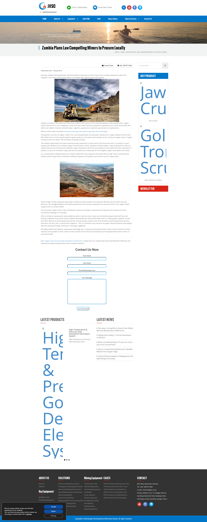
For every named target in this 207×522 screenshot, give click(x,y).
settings (29, 514)
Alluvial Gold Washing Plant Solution (69, 489)
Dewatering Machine (90, 509)
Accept (53, 507)
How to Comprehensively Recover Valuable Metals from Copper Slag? (115, 350)
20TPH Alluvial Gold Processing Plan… (115, 498)
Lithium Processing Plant (66, 498)
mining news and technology (96, 131)
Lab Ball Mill (88, 492)
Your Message (87, 278)
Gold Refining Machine (91, 487)
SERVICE (41, 487)
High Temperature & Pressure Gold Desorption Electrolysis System (78, 332)
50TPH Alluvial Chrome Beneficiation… (116, 495)
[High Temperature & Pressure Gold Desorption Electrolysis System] (52, 393)
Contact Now (108, 65)
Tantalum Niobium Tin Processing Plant (70, 501)
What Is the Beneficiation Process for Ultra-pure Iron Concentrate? (115, 343)
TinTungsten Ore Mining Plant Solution (70, 487)
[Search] (165, 66)
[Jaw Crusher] (153, 99)
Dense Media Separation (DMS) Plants (70, 492)
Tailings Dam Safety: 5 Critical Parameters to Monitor (114, 336)
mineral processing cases (73, 131)
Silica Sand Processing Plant (67, 503)
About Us (42, 484)
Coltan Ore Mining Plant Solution (68, 484)
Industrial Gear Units (90, 484)
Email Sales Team (105, 7)
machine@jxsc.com (149, 490)
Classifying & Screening (91, 501)
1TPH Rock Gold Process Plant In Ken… (116, 487)
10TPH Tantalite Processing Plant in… (115, 489)
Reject (53, 511)
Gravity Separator (89, 495)
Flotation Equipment (90, 498)
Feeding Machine (89, 506)
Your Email (87, 263)
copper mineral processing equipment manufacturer (64, 241)
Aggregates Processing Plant (67, 506)
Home (117, 52)
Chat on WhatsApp (79, 7)
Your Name (87, 256)
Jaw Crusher (153, 121)
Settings (53, 516)
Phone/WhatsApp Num (87, 270)
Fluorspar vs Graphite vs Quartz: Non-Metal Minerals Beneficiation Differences (115, 329)
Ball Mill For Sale (44, 497)
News (123, 52)
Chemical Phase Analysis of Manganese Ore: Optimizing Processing (115, 357)
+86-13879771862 (125, 65)
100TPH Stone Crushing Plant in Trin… (116, 492)
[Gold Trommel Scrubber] (153, 150)
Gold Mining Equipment (50, 12)
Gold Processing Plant (65, 495)
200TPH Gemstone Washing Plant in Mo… (117, 484)
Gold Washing (88, 503)
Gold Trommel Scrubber (153, 180)
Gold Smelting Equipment (92, 489)
